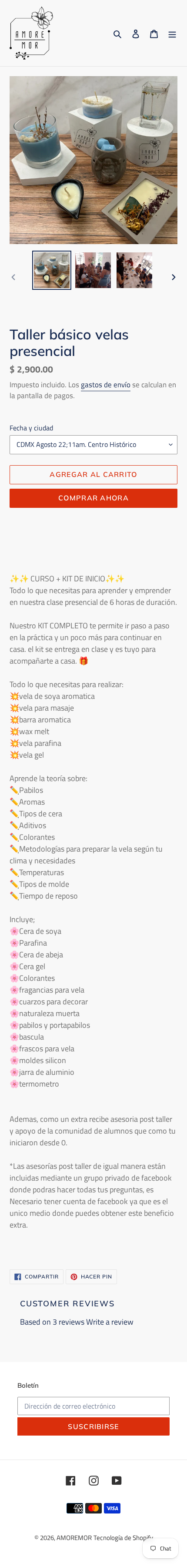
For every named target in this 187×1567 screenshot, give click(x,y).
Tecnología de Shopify (123, 1538)
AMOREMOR (74, 1538)
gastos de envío (105, 384)
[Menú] (172, 33)
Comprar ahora (93, 497)
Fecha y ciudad (31, 428)
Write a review (110, 1322)
